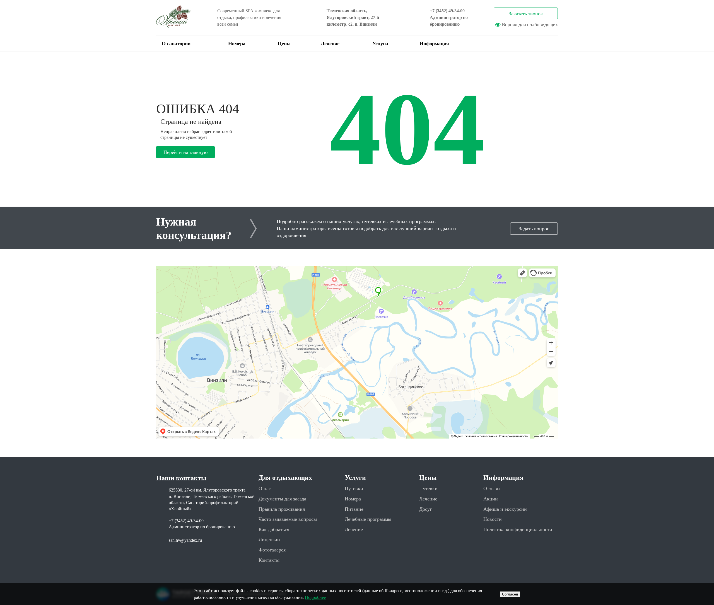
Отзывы (491, 488)
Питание (354, 509)
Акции (490, 499)
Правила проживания (282, 509)
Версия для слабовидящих (530, 24)
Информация (434, 43)
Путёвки (354, 488)
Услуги (380, 43)
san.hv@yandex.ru (185, 540)
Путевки (428, 488)
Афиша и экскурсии (505, 509)
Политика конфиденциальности (517, 529)
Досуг (425, 509)
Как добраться (274, 529)
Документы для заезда (282, 499)
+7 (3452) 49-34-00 (447, 10)
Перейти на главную (185, 152)
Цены (284, 43)
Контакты (269, 560)
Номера (236, 43)
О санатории (176, 43)
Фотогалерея (272, 550)
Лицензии (269, 539)
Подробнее (315, 597)
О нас (265, 488)
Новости (492, 519)
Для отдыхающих (285, 477)
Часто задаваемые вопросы (288, 519)
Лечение (330, 43)
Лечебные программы (368, 519)
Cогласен (510, 594)
